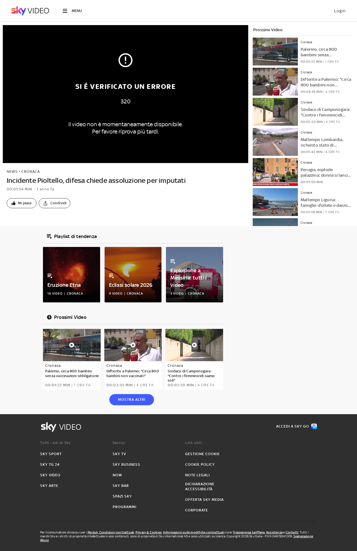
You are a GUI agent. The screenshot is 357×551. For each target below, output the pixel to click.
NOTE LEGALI (197, 475)
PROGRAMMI (124, 507)
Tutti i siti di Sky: (56, 443)
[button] (22, 203)
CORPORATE (196, 510)
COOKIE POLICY (200, 464)
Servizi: (119, 443)
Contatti (292, 532)
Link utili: (194, 443)
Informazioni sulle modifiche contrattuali (194, 532)
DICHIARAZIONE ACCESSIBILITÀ (199, 486)
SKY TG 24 (50, 464)
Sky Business (126, 464)
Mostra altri (131, 399)
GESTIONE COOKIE (202, 454)
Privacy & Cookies (149, 532)
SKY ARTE (49, 486)
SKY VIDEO (50, 475)
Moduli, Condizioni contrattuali (111, 532)
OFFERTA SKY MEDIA (204, 499)
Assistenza (274, 532)
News (12, 171)
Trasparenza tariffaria (249, 532)
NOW (117, 475)
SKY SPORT (51, 454)
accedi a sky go (292, 426)
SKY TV (119, 454)
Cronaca (30, 171)
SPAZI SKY (122, 496)
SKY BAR (121, 486)
